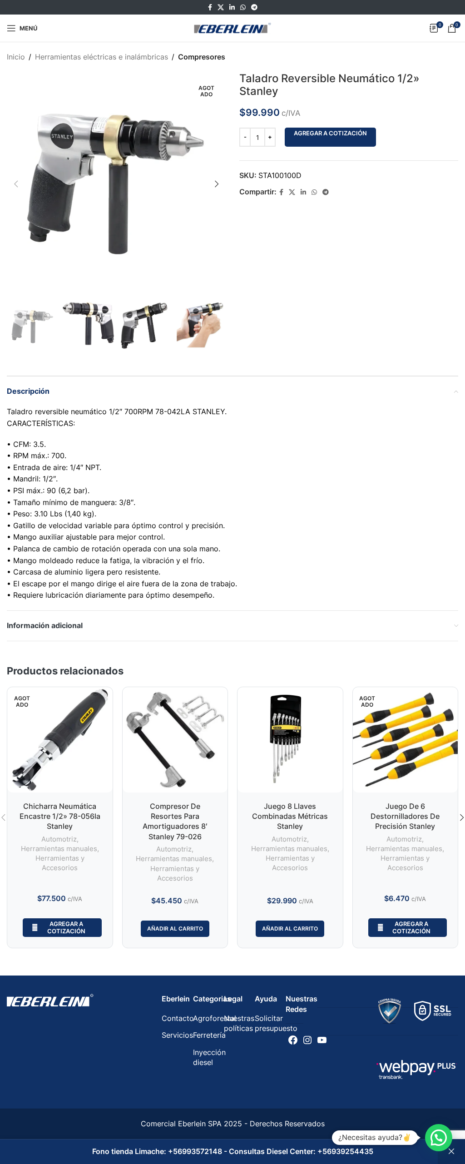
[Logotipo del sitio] (232, 27)
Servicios (177, 1035)
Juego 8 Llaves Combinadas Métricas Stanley (290, 816)
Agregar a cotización (330, 133)
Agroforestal (214, 1018)
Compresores (201, 56)
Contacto (178, 1018)
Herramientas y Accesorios (59, 863)
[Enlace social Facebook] (210, 7)
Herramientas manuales (59, 848)
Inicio (16, 56)
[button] (438, 1137)
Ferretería (209, 1035)
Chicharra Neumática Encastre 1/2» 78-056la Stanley (60, 816)
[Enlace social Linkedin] (232, 7)
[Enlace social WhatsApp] (242, 7)
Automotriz (59, 839)
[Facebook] (293, 1040)
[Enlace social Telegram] (254, 7)
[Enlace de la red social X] (221, 7)
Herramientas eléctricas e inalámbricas (101, 56)
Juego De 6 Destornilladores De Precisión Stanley (405, 816)
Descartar (451, 1151)
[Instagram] (307, 1040)
